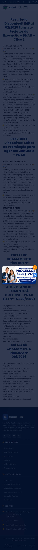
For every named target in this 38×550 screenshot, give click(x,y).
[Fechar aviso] (35, 267)
